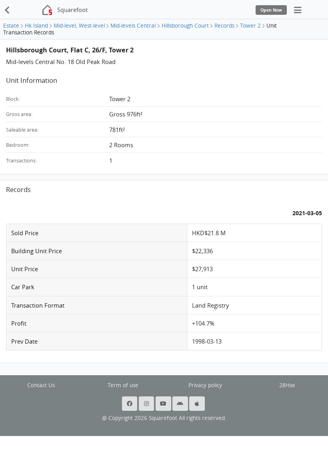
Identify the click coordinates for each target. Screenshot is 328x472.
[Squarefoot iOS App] (197, 403)
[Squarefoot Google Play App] (180, 403)
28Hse (287, 385)
